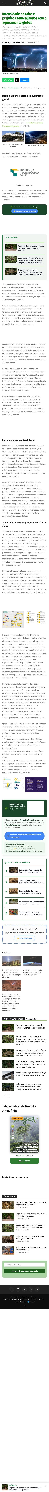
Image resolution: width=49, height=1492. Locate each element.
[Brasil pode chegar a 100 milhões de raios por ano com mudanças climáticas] (11, 961)
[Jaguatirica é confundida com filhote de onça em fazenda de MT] (8, 1205)
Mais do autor (31, 1019)
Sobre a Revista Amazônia (19, 1297)
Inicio (4, 88)
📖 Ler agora (24, 1161)
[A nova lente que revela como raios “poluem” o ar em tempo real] (32, 961)
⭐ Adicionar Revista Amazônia (24, 211)
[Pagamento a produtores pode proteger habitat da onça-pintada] (8, 1028)
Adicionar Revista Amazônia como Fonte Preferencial (25, 836)
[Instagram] (18, 1289)
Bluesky (25, 80)
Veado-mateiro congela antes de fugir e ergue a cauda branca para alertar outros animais (30, 1064)
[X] (24, 1289)
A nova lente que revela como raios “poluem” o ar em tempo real (32, 972)
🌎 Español (31, 1302)
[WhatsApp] (31, 1289)
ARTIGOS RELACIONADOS (13, 1019)
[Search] (45, 3)
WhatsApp (8, 80)
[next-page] (7, 1095)
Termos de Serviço (37, 1299)
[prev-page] (3, 1095)
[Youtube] (37, 1289)
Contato (33, 1297)
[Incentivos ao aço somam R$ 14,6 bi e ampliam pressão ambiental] (8, 1075)
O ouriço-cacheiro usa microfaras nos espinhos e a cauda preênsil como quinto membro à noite (30, 1053)
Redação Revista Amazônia (15, 42)
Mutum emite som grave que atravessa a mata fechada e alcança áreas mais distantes (28, 1087)
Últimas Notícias (19, 1302)
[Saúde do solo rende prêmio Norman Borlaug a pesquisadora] (8, 1239)
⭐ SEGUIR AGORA (24, 938)
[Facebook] (11, 1289)
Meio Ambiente (13, 88)
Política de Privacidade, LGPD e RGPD (16, 1299)
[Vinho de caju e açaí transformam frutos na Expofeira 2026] (8, 1250)
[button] (4, 3)
